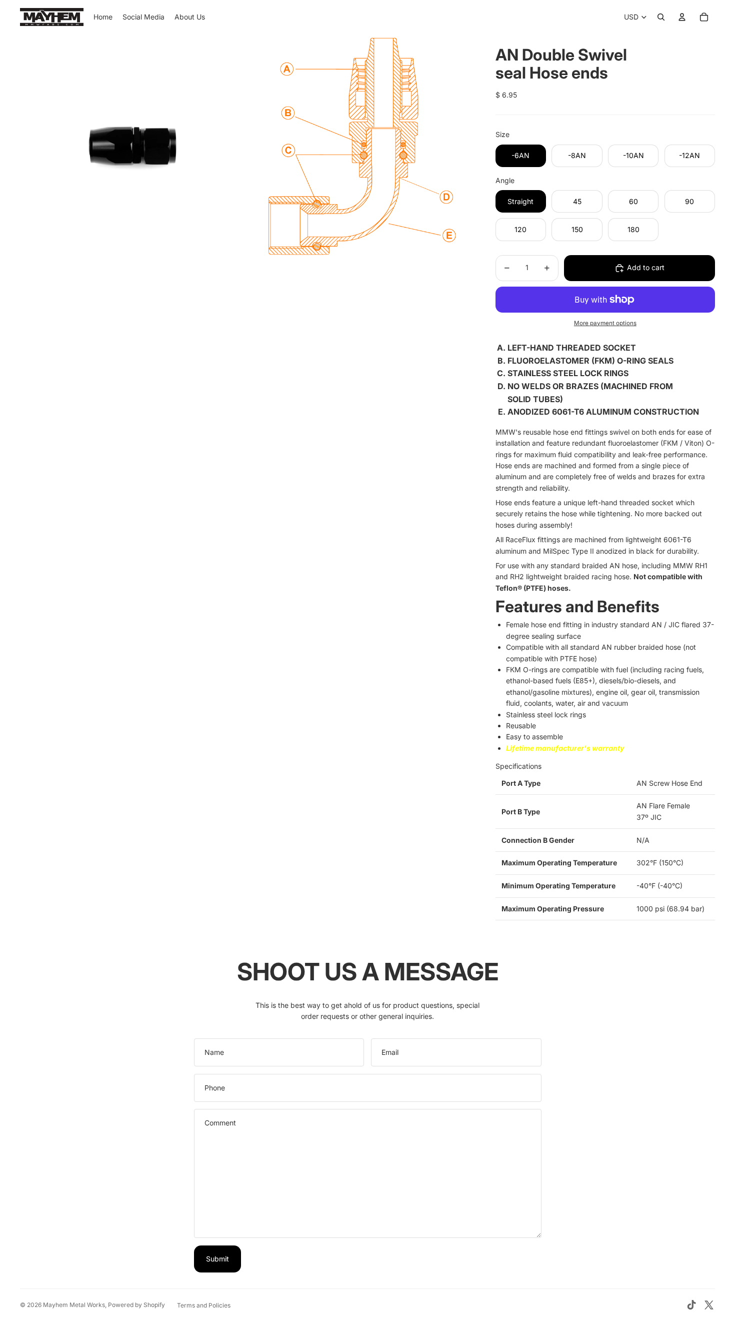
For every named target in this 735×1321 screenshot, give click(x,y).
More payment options (605, 323)
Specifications (519, 766)
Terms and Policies (203, 1305)
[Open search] (661, 17)
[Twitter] (709, 1305)
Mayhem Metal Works (74, 1304)
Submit (217, 1258)
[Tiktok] (692, 1305)
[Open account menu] (682, 17)
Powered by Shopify (136, 1304)
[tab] (605, 766)
